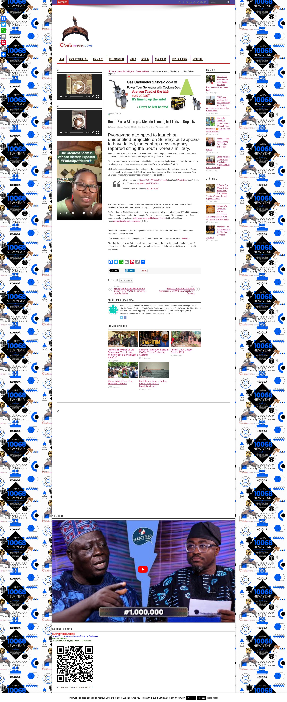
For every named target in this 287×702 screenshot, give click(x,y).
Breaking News (142, 71)
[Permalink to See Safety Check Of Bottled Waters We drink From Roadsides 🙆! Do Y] (210, 125)
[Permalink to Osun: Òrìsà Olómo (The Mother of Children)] (123, 377)
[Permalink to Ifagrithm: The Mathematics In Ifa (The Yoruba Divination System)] (154, 346)
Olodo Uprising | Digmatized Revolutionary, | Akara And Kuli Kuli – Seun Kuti (218, 162)
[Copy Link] (4, 48)
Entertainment (116, 59)
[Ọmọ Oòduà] (75, 46)
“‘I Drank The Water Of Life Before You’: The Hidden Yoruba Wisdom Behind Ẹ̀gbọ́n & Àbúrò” (123, 353)
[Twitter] (4, 24)
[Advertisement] (175, 31)
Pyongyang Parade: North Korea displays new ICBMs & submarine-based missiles (130, 289)
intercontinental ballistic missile (126, 221)
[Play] (60, 96)
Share (131, 271)
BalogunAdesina (124, 127)
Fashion (145, 59)
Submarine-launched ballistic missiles (149, 218)
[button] (79, 87)
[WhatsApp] (4, 30)
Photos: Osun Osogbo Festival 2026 (182, 350)
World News (150, 127)
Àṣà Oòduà (160, 59)
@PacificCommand (159, 180)
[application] (79, 87)
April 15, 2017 (152, 188)
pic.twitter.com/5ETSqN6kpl (148, 183)
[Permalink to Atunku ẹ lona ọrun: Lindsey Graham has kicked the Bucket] (210, 146)
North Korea (126, 280)
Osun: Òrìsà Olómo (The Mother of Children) (120, 382)
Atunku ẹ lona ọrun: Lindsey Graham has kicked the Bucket (217, 144)
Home (61, 59)
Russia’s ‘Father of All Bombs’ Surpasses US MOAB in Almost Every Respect (177, 289)
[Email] (4, 36)
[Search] (228, 2)
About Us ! (198, 59)
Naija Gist (98, 59)
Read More (212, 697)
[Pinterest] (4, 42)
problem (185, 238)
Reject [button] (202, 698)
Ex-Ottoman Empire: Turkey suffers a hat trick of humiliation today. (153, 383)
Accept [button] (191, 698)
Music (133, 59)
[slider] (76, 96)
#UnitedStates (145, 180)
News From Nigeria (78, 59)
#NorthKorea (182, 180)
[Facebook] (4, 18)
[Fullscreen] (97, 96)
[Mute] (92, 96)
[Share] (4, 54)
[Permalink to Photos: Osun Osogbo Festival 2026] (186, 346)
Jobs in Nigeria (179, 59)
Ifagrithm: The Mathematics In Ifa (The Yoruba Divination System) (153, 352)
